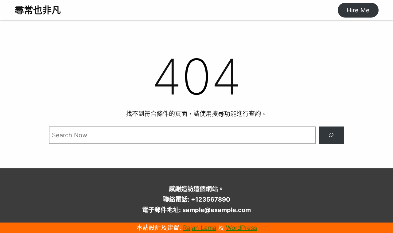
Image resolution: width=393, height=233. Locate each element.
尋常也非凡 (38, 9)
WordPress (241, 227)
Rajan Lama (199, 227)
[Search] (331, 135)
